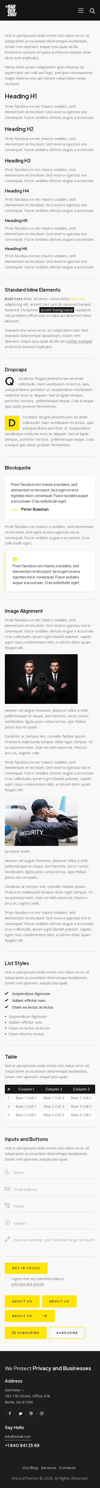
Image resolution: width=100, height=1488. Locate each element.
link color (78, 298)
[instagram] (42, 1413)
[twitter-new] (20, 1413)
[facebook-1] (10, 1413)
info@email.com (18, 1436)
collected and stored (27, 1284)
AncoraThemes (25, 1478)
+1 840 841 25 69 (22, 1445)
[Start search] (92, 11)
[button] (81, 10)
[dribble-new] (31, 1413)
